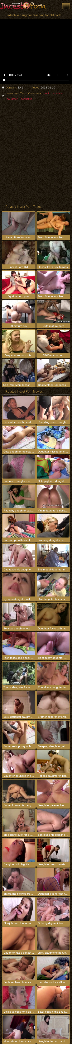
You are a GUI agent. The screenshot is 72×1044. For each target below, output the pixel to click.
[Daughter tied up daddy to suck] (53, 1027)
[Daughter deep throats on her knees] (53, 850)
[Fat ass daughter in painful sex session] (53, 761)
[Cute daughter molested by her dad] (18, 437)
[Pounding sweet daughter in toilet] (53, 408)
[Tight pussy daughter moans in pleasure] (53, 643)
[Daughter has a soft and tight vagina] (18, 938)
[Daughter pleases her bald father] (53, 791)
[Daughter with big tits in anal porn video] (18, 850)
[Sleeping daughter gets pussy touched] (53, 732)
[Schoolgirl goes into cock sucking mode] (53, 909)
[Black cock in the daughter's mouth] (53, 997)
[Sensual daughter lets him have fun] (18, 614)
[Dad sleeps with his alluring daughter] (18, 526)
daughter (12, 98)
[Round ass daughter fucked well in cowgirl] (53, 673)
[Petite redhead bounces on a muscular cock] (18, 968)
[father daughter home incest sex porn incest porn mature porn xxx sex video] (66, 6)
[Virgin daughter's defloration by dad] (53, 496)
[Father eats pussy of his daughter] (18, 732)
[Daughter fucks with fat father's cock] (53, 614)
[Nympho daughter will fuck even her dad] (18, 584)
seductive (26, 98)
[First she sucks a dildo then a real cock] (53, 968)
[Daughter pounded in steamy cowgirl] (18, 761)
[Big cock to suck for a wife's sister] (18, 820)
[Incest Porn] (23, 5)
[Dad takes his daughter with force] (18, 555)
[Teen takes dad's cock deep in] (18, 643)
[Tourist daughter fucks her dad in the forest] (18, 673)
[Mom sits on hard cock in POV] (18, 1027)
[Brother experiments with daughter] (53, 702)
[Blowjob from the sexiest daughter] (18, 909)
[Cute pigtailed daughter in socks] (53, 467)
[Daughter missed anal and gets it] (53, 437)
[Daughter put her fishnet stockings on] (53, 879)
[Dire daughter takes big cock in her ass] (53, 584)
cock (47, 93)
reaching (58, 93)
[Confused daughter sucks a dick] (18, 467)
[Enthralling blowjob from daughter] (18, 879)
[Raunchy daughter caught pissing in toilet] (18, 496)
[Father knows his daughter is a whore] (18, 791)
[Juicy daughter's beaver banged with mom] (53, 938)
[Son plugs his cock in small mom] (53, 820)
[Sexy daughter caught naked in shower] (18, 702)
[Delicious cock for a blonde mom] (18, 997)
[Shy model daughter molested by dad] (53, 555)
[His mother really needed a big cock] (18, 408)
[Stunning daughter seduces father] (53, 526)
